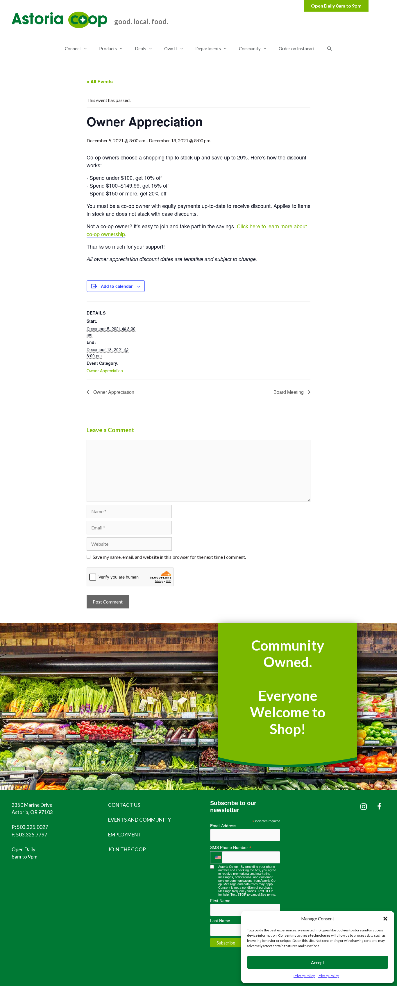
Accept (317, 962)
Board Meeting (289, 392)
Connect (73, 48)
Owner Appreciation (105, 370)
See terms (268, 894)
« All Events (100, 81)
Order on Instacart (297, 48)
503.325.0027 (32, 827)
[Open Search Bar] (329, 48)
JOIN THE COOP (127, 849)
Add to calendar (117, 286)
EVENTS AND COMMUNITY (139, 820)
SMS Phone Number (230, 847)
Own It (170, 48)
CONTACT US (124, 805)
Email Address (223, 825)
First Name (220, 900)
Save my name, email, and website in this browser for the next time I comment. (169, 557)
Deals (140, 48)
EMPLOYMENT (125, 834)
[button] (385, 919)
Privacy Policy (304, 976)
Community (250, 48)
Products (108, 48)
